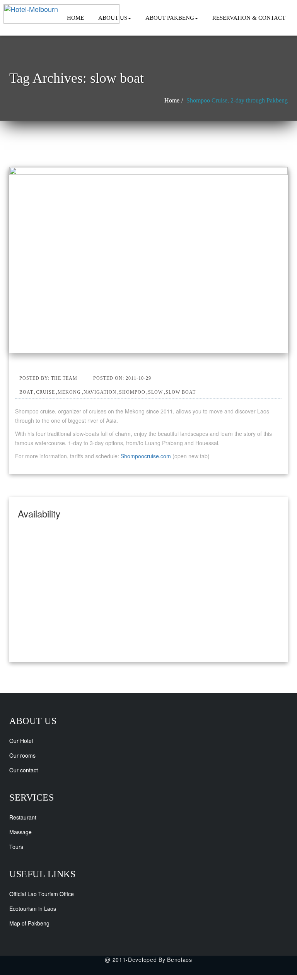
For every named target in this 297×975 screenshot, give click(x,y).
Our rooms (22, 755)
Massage (20, 832)
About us (112, 18)
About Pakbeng (169, 18)
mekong (69, 392)
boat (26, 392)
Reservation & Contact (248, 18)
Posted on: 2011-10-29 (122, 378)
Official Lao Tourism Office (41, 894)
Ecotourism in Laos (32, 908)
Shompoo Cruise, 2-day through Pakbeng (237, 100)
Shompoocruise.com (146, 456)
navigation (100, 392)
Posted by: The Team (48, 378)
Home (75, 18)
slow (155, 392)
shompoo (132, 392)
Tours (16, 846)
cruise (45, 392)
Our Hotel (21, 740)
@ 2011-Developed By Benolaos (148, 959)
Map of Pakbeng (29, 923)
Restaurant (22, 817)
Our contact (23, 770)
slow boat (181, 392)
